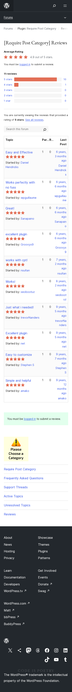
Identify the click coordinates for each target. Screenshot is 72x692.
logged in (24, 64)
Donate (45, 584)
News (8, 544)
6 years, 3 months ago (60, 156)
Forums (8, 17)
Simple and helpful (18, 380)
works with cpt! (16, 260)
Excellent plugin (16, 333)
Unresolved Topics (17, 505)
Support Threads (16, 487)
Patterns (44, 558)
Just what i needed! (20, 307)
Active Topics (13, 496)
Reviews (10, 514)
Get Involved (47, 571)
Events (43, 577)
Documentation (15, 577)
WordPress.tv (15, 591)
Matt (9, 610)
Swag (44, 591)
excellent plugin (16, 234)
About (8, 538)
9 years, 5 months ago (60, 311)
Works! (10, 281)
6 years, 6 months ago (60, 186)
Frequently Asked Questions (23, 478)
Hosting (9, 551)
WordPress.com (17, 603)
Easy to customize (19, 355)
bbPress (11, 617)
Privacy (9, 558)
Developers (12, 584)
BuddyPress (14, 624)
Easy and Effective (19, 152)
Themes (43, 544)
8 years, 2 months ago (60, 285)
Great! (10, 208)
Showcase (45, 538)
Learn (8, 571)
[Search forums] (44, 129)
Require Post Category (41, 28)
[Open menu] (66, 6)
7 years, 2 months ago (60, 264)
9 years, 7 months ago (60, 359)
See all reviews (34, 119)
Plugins (43, 551)
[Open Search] (54, 6)
